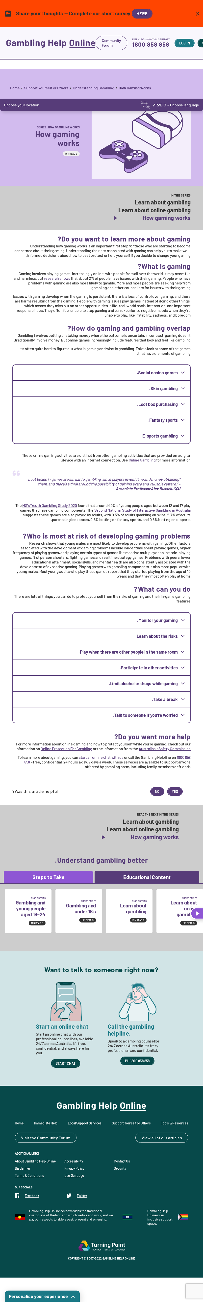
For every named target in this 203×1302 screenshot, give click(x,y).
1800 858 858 (150, 44)
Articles (175, 1137)
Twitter (82, 1196)
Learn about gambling (163, 202)
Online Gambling (142, 460)
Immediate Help (46, 1123)
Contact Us (122, 1161)
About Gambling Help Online (35, 1161)
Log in (184, 43)
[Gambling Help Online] (51, 43)
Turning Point (101, 1245)
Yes (175, 791)
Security (120, 1168)
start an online (101, 757)
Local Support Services (85, 1123)
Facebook (32, 1196)
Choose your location (21, 104)
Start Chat (66, 1063)
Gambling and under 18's (81, 908)
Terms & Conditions (29, 1175)
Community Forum (111, 42)
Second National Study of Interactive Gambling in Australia (142, 510)
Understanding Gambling (93, 87)
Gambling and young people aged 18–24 (31, 908)
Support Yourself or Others (46, 87)
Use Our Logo (74, 1175)
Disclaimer (22, 1168)
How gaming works (167, 217)
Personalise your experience (38, 1296)
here (142, 13)
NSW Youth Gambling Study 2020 (49, 505)
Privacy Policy (74, 1168)
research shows (57, 278)
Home (15, 87)
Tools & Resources (174, 1123)
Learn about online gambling (154, 210)
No (157, 791)
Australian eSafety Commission (165, 748)
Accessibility (73, 1161)
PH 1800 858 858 (137, 1061)
